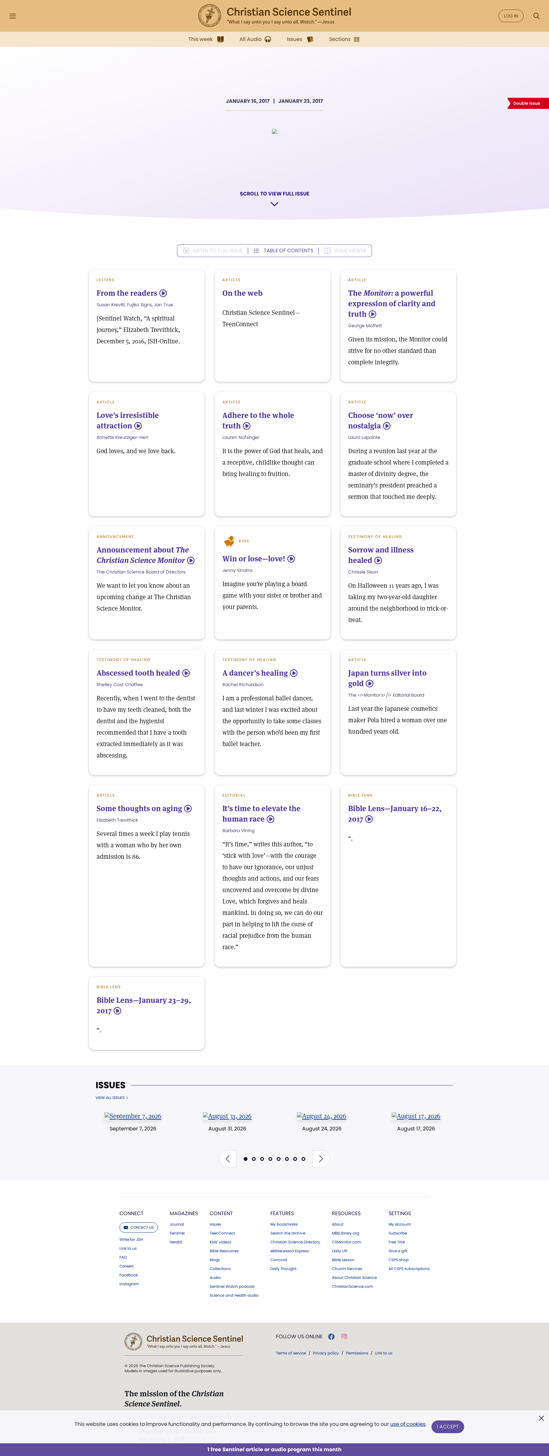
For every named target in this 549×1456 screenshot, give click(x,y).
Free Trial (397, 1242)
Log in (511, 16)
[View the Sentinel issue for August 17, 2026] (416, 1116)
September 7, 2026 (133, 1128)
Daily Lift (339, 1251)
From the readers (127, 293)
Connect (131, 1213)
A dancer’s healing (255, 673)
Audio (215, 1278)
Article (231, 279)
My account (400, 1224)
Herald (176, 1242)
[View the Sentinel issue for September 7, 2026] (133, 1116)
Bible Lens (360, 795)
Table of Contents (288, 250)
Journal (177, 1224)
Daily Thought (283, 1269)
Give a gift (398, 1251)
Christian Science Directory (295, 1242)
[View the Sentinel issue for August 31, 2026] (227, 1116)
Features (282, 1213)
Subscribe (398, 1233)
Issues (110, 1085)
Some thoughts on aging (139, 808)
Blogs (215, 1260)
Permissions (357, 1353)
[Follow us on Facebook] (331, 1336)
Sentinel (177, 1233)
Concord (278, 1260)
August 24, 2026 (322, 1128)
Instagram (129, 1284)
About (337, 1224)
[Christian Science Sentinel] (274, 16)
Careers (126, 1266)
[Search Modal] (536, 16)
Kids (244, 541)
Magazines (184, 1213)
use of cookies (407, 1424)
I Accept (448, 1426)
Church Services (347, 1269)
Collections (220, 1269)
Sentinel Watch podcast (232, 1286)
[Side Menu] (12, 16)
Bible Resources (224, 1251)
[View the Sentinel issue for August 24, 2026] (321, 1116)
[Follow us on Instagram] (344, 1336)
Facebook (128, 1275)
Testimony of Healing (375, 536)
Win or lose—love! (253, 559)
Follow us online (299, 1336)
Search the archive (287, 1233)
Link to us (128, 1248)
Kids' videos (220, 1242)
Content (221, 1213)
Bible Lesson (343, 1260)
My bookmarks (284, 1224)
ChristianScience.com (352, 1286)
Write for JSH (131, 1239)
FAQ (123, 1257)
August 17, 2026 (416, 1128)
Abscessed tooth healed (138, 673)
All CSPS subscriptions (409, 1269)
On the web (242, 293)
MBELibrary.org (345, 1233)
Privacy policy (326, 1353)
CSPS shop (399, 1260)
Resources (346, 1213)
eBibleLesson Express (289, 1251)
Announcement (115, 536)
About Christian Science (354, 1278)
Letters (106, 279)
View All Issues (110, 1097)
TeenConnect (222, 1233)
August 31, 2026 (227, 1128)
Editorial (234, 795)
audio (234, 1295)
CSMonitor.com (346, 1242)
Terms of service (291, 1353)
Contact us (142, 1227)
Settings (400, 1213)
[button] (227, 1159)
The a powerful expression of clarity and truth (392, 303)
